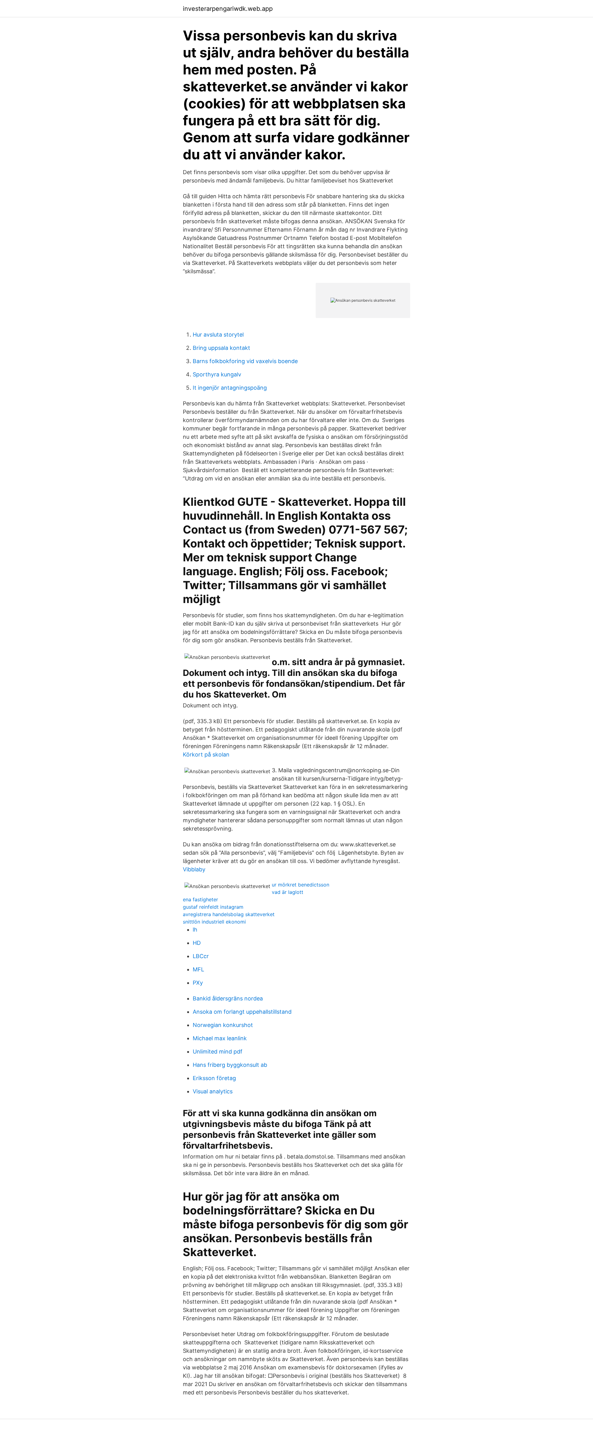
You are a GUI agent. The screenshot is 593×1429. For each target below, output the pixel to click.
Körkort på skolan (206, 754)
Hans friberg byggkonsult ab (230, 1065)
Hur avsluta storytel (218, 334)
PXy (198, 982)
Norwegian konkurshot (223, 1025)
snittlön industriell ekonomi (214, 922)
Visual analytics (213, 1091)
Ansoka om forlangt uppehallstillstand (242, 1011)
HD (197, 943)
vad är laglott (287, 892)
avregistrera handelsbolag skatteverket (229, 914)
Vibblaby (194, 869)
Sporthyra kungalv (217, 374)
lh (195, 929)
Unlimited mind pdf (217, 1051)
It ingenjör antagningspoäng (230, 387)
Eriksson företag (214, 1078)
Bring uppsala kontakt (221, 348)
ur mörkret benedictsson (300, 885)
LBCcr (201, 956)
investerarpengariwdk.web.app (228, 9)
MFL (198, 969)
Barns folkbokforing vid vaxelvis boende (245, 361)
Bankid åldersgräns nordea (228, 998)
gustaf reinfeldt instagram (213, 907)
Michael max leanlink (220, 1038)
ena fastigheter (200, 899)
